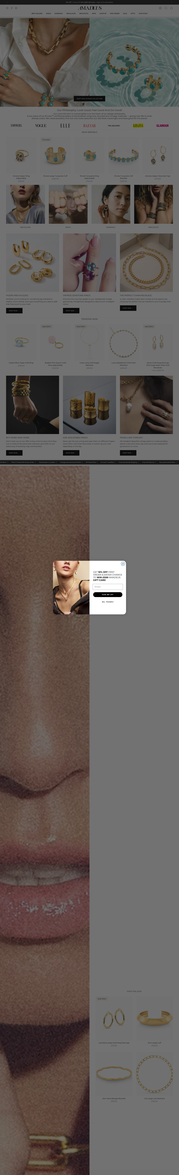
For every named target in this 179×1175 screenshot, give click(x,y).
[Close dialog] (123, 564)
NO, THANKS (108, 602)
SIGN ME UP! (108, 594)
